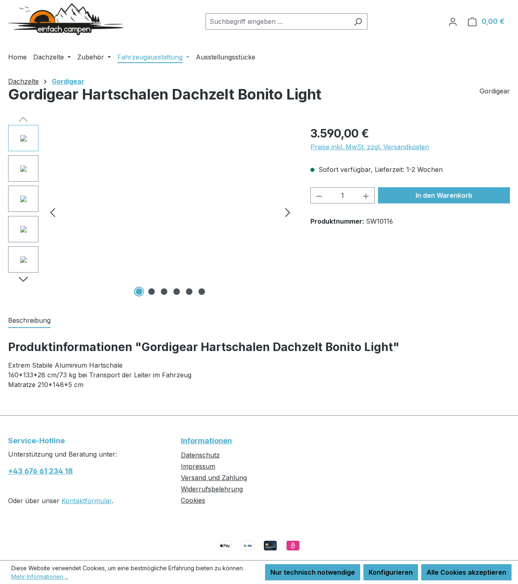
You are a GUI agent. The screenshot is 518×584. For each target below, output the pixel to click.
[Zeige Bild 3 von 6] (164, 291)
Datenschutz (200, 455)
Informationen (206, 440)
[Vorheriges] (53, 212)
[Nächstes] (288, 212)
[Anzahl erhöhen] (366, 195)
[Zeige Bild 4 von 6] (176, 291)
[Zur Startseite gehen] (69, 19)
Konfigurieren (391, 572)
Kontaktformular (87, 501)
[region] (151, 212)
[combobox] (277, 21)
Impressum (198, 466)
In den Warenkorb (444, 195)
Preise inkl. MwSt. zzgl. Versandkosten (369, 147)
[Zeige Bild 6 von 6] (201, 291)
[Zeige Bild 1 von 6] (139, 291)
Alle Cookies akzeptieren (466, 572)
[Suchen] (357, 21)
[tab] (29, 320)
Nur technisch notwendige (312, 572)
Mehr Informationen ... (39, 576)
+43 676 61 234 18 (40, 471)
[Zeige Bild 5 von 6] (189, 291)
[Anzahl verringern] (318, 195)
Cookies (193, 500)
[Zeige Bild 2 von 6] (151, 291)
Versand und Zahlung (214, 478)
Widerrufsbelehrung (212, 489)
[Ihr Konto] (453, 21)
